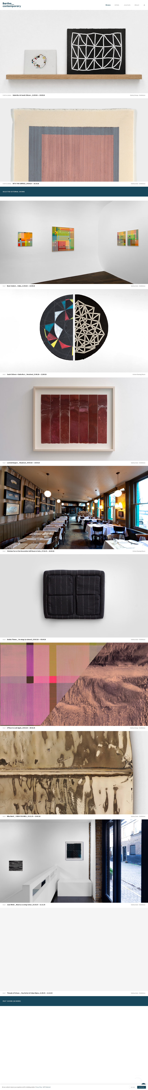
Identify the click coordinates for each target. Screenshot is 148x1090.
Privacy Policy (38, 1087)
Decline (133, 1087)
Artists (117, 5)
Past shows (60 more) (12, 1001)
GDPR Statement (47, 1087)
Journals (127, 5)
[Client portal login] (144, 5)
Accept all (141, 1087)
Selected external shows (14, 192)
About (137, 5)
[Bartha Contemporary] (12, 4)
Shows (108, 5)
